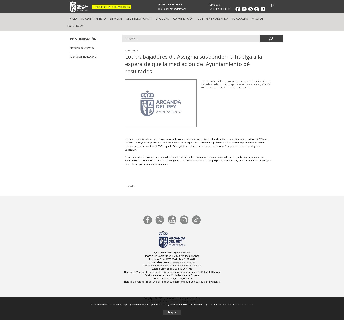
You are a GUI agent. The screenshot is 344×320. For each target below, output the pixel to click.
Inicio (73, 18)
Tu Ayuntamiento (93, 18)
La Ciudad (162, 18)
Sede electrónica (138, 18)
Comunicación (183, 18)
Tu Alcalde (240, 18)
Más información (244, 304)
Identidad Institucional (83, 56)
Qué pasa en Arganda (213, 18)
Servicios (116, 18)
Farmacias (214, 4)
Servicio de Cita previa (170, 4)
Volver (130, 185)
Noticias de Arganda (82, 47)
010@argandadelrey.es (173, 8)
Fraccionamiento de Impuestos (112, 6)
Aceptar (172, 312)
